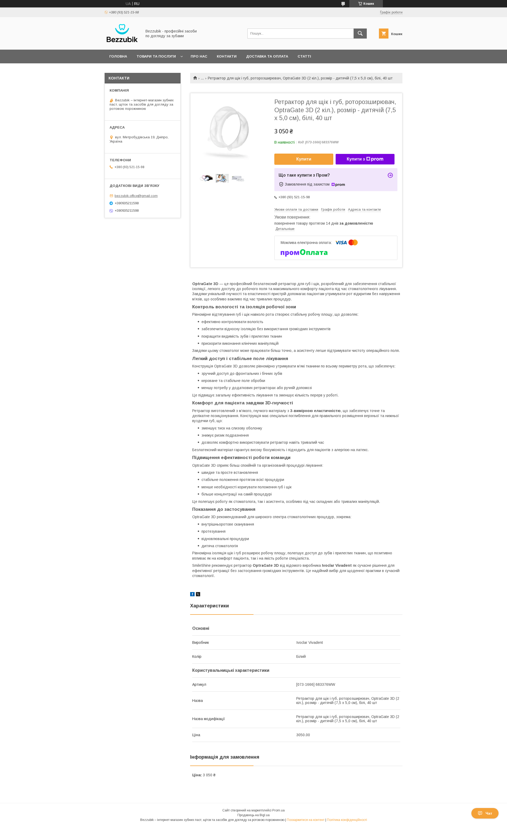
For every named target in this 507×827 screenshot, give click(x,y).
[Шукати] (360, 34)
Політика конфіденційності (347, 820)
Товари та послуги (156, 56)
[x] (198, 595)
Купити (303, 159)
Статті (304, 56)
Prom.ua (278, 810)
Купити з (356, 159)
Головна (118, 56)
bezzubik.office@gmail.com (136, 196)
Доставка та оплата (267, 56)
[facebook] (192, 595)
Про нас (199, 56)
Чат (489, 813)
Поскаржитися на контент (306, 820)
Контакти (227, 56)
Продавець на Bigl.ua (253, 815)
